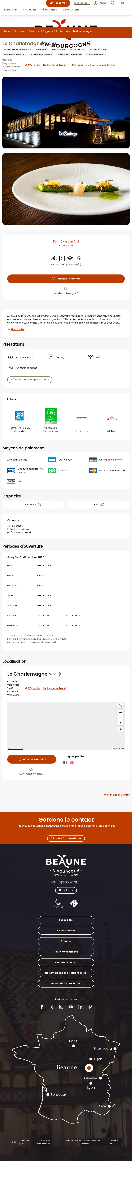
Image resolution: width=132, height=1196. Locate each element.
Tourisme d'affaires (66, 951)
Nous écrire (66, 890)
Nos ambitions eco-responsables (65, 972)
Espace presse (66, 930)
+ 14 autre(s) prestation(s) (66, 264)
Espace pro (66, 920)
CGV (14, 1142)
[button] (10, 7)
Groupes (66, 941)
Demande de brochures (65, 983)
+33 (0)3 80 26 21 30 (66, 882)
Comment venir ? (66, 962)
